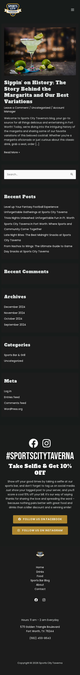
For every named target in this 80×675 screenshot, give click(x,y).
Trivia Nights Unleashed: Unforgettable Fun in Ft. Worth (39, 218)
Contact (40, 589)
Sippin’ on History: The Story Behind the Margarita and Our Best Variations (36, 92)
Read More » (12, 152)
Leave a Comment (16, 108)
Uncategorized (40, 108)
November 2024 (14, 313)
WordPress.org (13, 409)
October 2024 (13, 319)
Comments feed (15, 403)
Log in (8, 391)
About (40, 585)
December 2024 (14, 307)
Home (40, 567)
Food (40, 576)
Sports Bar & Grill (14, 355)
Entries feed (12, 397)
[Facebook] (36, 600)
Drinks (40, 572)
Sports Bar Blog (40, 580)
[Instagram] (44, 600)
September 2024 (15, 325)
